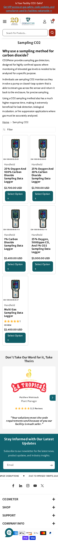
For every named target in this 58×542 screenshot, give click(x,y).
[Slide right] (53, 398)
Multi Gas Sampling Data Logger (13, 313)
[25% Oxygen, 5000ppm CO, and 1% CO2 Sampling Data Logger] (42, 218)
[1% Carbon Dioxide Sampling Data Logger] (15, 218)
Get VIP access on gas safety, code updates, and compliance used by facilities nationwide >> (29, 8)
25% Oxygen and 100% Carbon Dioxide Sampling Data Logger (15, 175)
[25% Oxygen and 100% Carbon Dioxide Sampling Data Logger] (15, 148)
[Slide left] (5, 398)
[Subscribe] (51, 465)
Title (6, 202)
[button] (4, 21)
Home (5, 122)
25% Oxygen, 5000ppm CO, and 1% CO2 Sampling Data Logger (41, 246)
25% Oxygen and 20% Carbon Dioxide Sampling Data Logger (43, 175)
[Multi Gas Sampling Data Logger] (15, 288)
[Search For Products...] (52, 32)
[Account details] (44, 21)
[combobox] (25, 32)
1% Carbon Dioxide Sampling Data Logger (13, 244)
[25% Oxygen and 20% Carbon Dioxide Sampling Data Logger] (42, 148)
